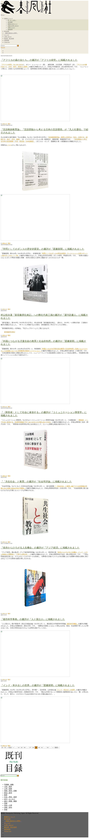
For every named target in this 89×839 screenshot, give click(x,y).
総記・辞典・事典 (10, 801)
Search (3, 47)
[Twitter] (46, 53)
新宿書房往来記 (9, 332)
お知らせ (4, 123)
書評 (9, 123)
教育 (5, 795)
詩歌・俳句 (8, 807)
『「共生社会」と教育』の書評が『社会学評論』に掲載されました (36, 481)
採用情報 (6, 40)
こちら (9, 145)
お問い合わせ (7, 36)
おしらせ (6, 35)
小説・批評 (8, 786)
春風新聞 (10, 29)
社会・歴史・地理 (10, 797)
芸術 (5, 803)
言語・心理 (8, 805)
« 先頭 (9, 747)
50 (47, 747)
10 (18, 747)
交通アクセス (11, 27)
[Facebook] (46, 51)
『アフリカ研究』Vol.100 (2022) (12, 64)
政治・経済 (8, 793)
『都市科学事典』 (72, 624)
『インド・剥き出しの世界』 (66, 690)
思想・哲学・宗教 (10, 791)
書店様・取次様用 (9, 38)
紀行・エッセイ (9, 799)
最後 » (57, 747)
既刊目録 (6, 31)
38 (33, 747)
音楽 (5, 809)
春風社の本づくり (12, 24)
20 (21, 747)
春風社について (8, 18)
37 (30, 747)
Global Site (7, 42)
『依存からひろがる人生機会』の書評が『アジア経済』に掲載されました (40, 547)
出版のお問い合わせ (13, 25)
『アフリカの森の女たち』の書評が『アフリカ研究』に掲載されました (39, 60)
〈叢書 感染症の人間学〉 (11, 33)
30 (24, 747)
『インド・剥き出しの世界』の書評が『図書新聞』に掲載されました (38, 685)
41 (42, 747)
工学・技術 (8, 789)
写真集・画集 (9, 784)
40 (39, 747)
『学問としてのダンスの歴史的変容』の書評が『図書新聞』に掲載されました (42, 249)
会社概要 (10, 22)
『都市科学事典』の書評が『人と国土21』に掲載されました (33, 619)
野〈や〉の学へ (12, 20)
